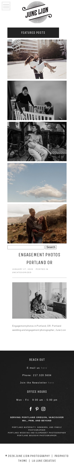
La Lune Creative (44, 461)
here (44, 368)
